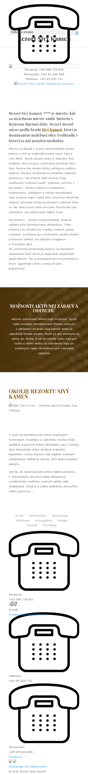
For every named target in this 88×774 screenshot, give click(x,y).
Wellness (23, 520)
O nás (19, 515)
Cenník (32, 525)
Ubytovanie (60, 515)
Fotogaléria (43, 520)
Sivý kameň (52, 129)
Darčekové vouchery (60, 83)
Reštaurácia (37, 515)
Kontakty (49, 525)
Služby (62, 520)
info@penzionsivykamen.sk (27, 614)
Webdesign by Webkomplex (28, 766)
